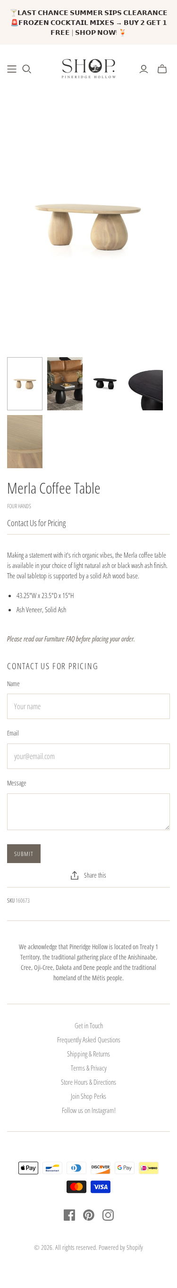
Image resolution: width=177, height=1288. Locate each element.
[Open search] (27, 69)
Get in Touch (89, 1025)
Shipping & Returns (88, 1053)
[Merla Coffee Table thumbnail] (24, 383)
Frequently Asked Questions (88, 1039)
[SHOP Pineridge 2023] (12, 69)
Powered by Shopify (121, 1247)
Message (16, 782)
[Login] (144, 69)
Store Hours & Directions (88, 1082)
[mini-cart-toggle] (162, 69)
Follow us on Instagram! (89, 1110)
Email (13, 732)
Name (13, 683)
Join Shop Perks (88, 1096)
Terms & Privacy (89, 1067)
